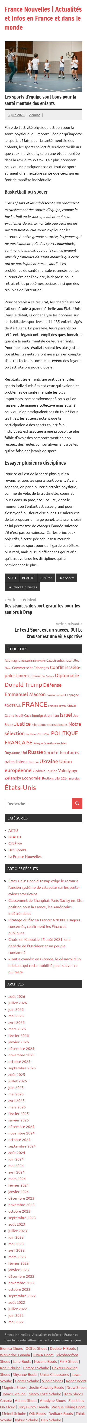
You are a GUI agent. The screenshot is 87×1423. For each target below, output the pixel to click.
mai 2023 (16, 1243)
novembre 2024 (21, 1133)
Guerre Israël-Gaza (18, 715)
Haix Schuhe (51, 1419)
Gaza (71, 705)
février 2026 (18, 1035)
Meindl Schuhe (14, 1413)
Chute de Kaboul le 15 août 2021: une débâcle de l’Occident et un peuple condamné (39, 946)
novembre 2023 (21, 1204)
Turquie (33, 762)
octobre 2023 (19, 1211)
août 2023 (16, 1224)
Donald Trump (23, 684)
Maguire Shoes (14, 1387)
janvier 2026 (18, 1041)
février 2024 (18, 1185)
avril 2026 (16, 1022)
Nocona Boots (45, 1361)
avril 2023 (16, 1250)
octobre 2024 (19, 1139)
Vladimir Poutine (44, 771)
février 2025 (18, 1113)
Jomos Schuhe (14, 1393)
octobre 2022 (19, 1289)
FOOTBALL (13, 705)
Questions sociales (55, 743)
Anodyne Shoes (53, 1400)
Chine (8, 668)
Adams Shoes (26, 1400)
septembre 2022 (22, 1295)
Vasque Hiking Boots (69, 1406)
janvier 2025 (18, 1120)
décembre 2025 (21, 1048)
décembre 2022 (21, 1276)
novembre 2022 (21, 1282)
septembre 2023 (22, 1217)
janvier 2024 (18, 1191)
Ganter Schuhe (27, 1380)
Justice (22, 724)
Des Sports (66, 578)
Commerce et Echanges (30, 667)
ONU (40, 734)
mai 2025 (16, 1093)
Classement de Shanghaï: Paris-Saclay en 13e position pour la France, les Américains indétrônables (45, 906)
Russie (35, 751)
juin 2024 (16, 1159)
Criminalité (36, 676)
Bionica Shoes (11, 1348)
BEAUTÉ (28, 578)
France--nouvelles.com (64, 1340)
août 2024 (16, 1152)
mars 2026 (17, 1028)
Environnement (56, 695)
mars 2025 (17, 1107)
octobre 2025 (19, 1061)
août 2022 (16, 1302)
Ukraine (48, 761)
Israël (66, 715)
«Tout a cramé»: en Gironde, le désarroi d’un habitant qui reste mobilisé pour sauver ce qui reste (44, 965)
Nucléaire (31, 734)
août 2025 (16, 1074)
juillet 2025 (17, 1080)
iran (56, 715)
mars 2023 (17, 1256)
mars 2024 (17, 1178)
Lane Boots (22, 1361)
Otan (47, 734)
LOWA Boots (43, 1354)
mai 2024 (16, 1165)
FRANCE (34, 704)
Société (51, 752)
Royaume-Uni (16, 752)
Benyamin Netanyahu (33, 660)
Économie (31, 777)
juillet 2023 (17, 1230)
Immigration (42, 715)
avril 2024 (16, 1172)
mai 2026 (16, 1015)
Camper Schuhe (36, 1367)
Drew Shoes (76, 1387)
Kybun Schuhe (26, 1419)
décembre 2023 (21, 1198)
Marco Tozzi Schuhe (45, 1393)
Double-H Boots (63, 1348)
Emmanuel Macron (25, 694)
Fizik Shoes (69, 1361)
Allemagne (12, 660)
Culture (50, 676)
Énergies (74, 778)
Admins (34, 115)
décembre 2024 (21, 1126)
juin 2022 (16, 1315)
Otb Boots (37, 1413)
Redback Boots (60, 1413)
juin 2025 (16, 1087)
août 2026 (16, 996)
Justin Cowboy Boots (46, 1387)
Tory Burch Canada (33, 1406)
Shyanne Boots (25, 1374)
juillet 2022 (17, 1308)
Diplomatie (67, 675)
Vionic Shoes (52, 1380)
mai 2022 (16, 1321)
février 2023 (18, 1263)
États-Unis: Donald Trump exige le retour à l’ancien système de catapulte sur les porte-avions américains (44, 887)
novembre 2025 (21, 1054)
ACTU (12, 578)
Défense (52, 685)
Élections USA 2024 (55, 778)
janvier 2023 (18, 1269)
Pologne (38, 743)
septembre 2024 (22, 1146)
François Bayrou (57, 705)
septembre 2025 (22, 1067)
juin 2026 (16, 1009)
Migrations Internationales (50, 724)
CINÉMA (46, 578)
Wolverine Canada (15, 1354)
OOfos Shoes (36, 1348)
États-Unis (20, 787)
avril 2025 (16, 1100)
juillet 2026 (17, 1002)
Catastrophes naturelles (62, 660)
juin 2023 (16, 1237)
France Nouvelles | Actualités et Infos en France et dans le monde (43, 18)
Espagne (73, 695)
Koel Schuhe (10, 1367)
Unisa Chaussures (54, 1374)
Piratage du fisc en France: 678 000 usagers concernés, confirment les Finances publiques (44, 926)
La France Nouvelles (22, 587)
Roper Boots (76, 1380)
